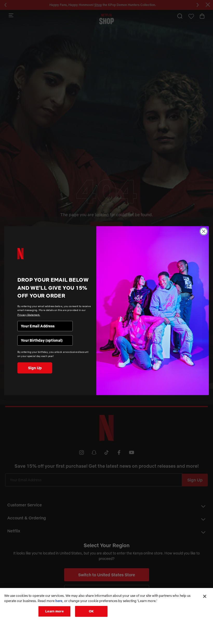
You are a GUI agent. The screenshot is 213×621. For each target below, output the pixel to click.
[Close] (204, 596)
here (58, 601)
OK (91, 611)
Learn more (54, 611)
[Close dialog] (203, 231)
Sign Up (35, 367)
